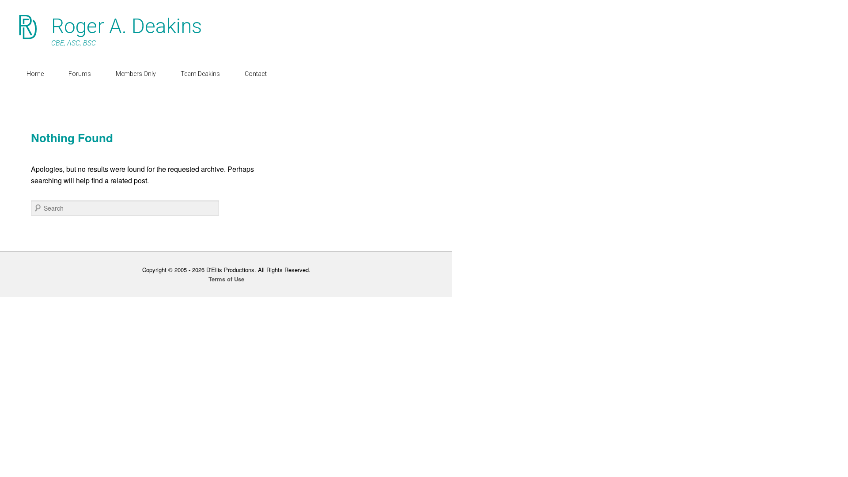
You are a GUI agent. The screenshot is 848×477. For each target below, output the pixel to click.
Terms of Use (226, 279)
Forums (79, 73)
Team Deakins (200, 73)
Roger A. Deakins (126, 26)
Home (35, 73)
